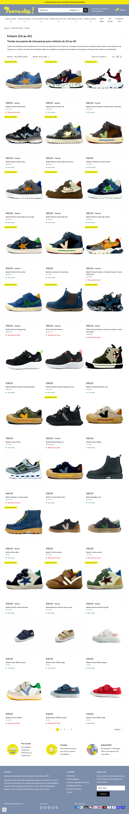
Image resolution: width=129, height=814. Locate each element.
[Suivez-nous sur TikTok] (56, 807)
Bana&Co (89, 389)
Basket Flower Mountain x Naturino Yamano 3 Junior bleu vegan (104, 331)
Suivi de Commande (74, 789)
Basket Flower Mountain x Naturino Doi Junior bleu (103, 107)
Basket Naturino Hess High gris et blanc (59, 162)
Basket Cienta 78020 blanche (96, 662)
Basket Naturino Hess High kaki (57, 217)
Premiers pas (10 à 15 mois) (57, 19)
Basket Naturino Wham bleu (15, 162)
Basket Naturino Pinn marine (15, 272)
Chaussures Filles (10, 19)
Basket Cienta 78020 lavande (56, 718)
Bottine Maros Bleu (12, 552)
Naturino (49, 109)
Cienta (8, 665)
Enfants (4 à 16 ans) (90, 19)
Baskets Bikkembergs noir (55, 442)
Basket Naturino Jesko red (55, 107)
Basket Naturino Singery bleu (16, 329)
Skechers (9, 389)
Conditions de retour (74, 786)
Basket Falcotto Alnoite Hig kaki (97, 607)
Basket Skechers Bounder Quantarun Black (20, 387)
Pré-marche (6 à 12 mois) (40, 19)
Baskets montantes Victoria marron (98, 162)
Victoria (89, 164)
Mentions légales (73, 779)
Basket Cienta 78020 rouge (95, 718)
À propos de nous (119, 20)
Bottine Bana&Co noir (93, 497)
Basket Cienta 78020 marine (15, 662)
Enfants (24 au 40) (17, 28)
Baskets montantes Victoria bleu (57, 272)
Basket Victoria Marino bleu (55, 497)
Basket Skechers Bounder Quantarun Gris (60, 387)
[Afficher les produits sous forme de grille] (118, 57)
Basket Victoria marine (94, 552)
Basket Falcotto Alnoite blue (15, 107)
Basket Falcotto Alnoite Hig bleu (17, 607)
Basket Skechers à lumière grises (17, 497)
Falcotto (9, 109)
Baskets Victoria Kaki (13, 442)
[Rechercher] (85, 10)
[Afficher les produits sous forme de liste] (121, 57)
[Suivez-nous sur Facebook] (41, 807)
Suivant (117, 729)
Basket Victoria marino (54, 552)
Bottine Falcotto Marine (54, 329)
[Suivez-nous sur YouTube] (52, 807)
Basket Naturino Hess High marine (98, 217)
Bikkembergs (50, 444)
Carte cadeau (101, 20)
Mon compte (97, 11)
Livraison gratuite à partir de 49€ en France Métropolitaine (64, 2)
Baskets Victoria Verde (13, 718)
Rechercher (71, 776)
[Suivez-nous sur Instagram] (45, 807)
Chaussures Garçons (24, 19)
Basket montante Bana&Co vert (97, 387)
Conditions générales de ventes (78, 782)
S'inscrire (103, 794)
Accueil (6, 28)
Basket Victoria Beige (93, 442)
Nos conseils (110, 20)
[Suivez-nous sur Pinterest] (49, 807)
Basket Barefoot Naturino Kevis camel (59, 607)
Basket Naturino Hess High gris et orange (20, 217)
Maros (8, 554)
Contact (69, 792)
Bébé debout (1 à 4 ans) (75, 19)
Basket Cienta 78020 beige (55, 662)
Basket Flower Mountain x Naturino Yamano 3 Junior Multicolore (104, 273)
